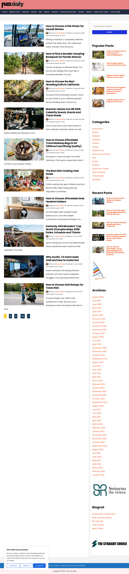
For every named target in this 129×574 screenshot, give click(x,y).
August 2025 (98, 337)
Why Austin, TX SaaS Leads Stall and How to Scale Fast (62, 258)
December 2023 (99, 391)
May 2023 (96, 417)
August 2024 (98, 362)
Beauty (47, 12)
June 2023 (96, 413)
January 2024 (98, 387)
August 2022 (98, 449)
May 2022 (96, 460)
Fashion (89, 12)
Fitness (81, 12)
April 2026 (96, 311)
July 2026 (96, 300)
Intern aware (98, 525)
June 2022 (96, 456)
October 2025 (98, 333)
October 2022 (98, 442)
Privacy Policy (65, 566)
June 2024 (97, 369)
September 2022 (99, 446)
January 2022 (98, 475)
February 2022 (98, 471)
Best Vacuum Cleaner (102, 517)
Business (96, 136)
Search (109, 32)
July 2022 (96, 453)
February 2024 (98, 384)
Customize (13, 566)
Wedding (96, 179)
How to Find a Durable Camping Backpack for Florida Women (65, 55)
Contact (56, 566)
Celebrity (25, 12)
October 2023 (98, 398)
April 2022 (96, 464)
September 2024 (99, 358)
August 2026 (98, 297)
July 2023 (96, 409)
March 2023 (97, 424)
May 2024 (96, 373)
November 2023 (99, 395)
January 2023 (98, 431)
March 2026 (97, 315)
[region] (26, 558)
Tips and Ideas (98, 172)
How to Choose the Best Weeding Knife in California (62, 83)
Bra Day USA (97, 521)
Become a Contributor (78, 566)
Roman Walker (60, 33)
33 (23, 316)
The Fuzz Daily (71, 571)
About (51, 566)
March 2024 (97, 380)
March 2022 (97, 467)
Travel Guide (115, 12)
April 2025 (96, 344)
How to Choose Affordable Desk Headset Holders (65, 200)
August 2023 (98, 406)
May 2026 (96, 308)
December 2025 (99, 326)
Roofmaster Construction (103, 514)
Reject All (26, 566)
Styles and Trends (101, 12)
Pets (40, 12)
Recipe (34, 12)
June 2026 (96, 304)
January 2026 (98, 322)
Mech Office (97, 528)
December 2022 (99, 435)
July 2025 (96, 340)
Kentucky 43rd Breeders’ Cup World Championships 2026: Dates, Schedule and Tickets (63, 229)
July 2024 (96, 366)
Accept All (39, 566)
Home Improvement (68, 12)
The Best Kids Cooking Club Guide (62, 172)
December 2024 (99, 348)
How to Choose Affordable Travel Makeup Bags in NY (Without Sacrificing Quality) (64, 143)
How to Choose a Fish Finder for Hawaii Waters (65, 27)
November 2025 (99, 329)
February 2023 (98, 427)
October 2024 (98, 355)
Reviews (55, 12)
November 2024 (99, 351)
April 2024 (96, 377)
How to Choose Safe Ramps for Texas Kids (64, 286)
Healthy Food (14, 12)
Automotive (97, 128)
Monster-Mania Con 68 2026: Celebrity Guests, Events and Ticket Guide (63, 112)
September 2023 (99, 402)
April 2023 (96, 420)
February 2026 (98, 319)
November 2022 (99, 438)
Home (5, 12)
